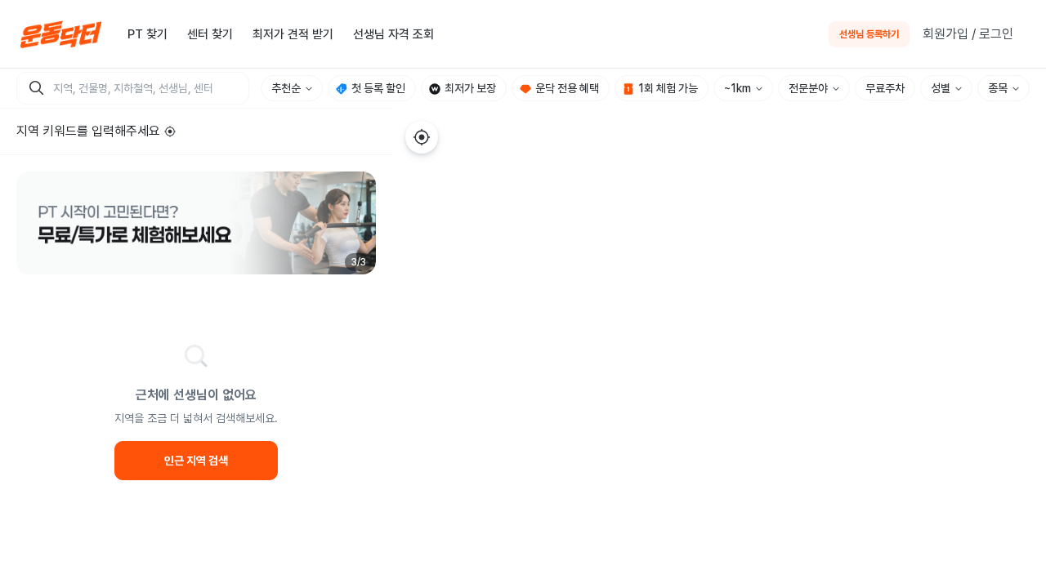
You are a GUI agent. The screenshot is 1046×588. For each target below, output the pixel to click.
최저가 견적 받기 (293, 34)
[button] (196, 223)
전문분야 (808, 88)
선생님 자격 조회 (393, 34)
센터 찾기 (210, 34)
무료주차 (885, 88)
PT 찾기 (147, 34)
